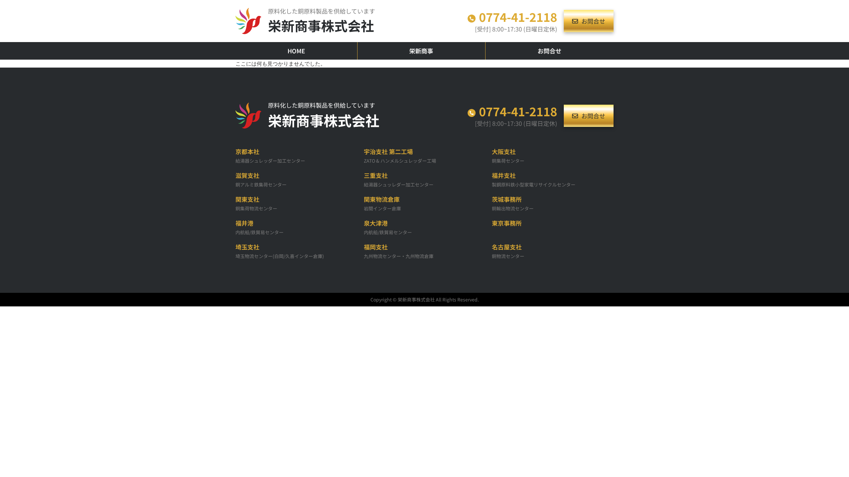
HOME (296, 50)
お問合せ (549, 50)
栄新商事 (421, 50)
